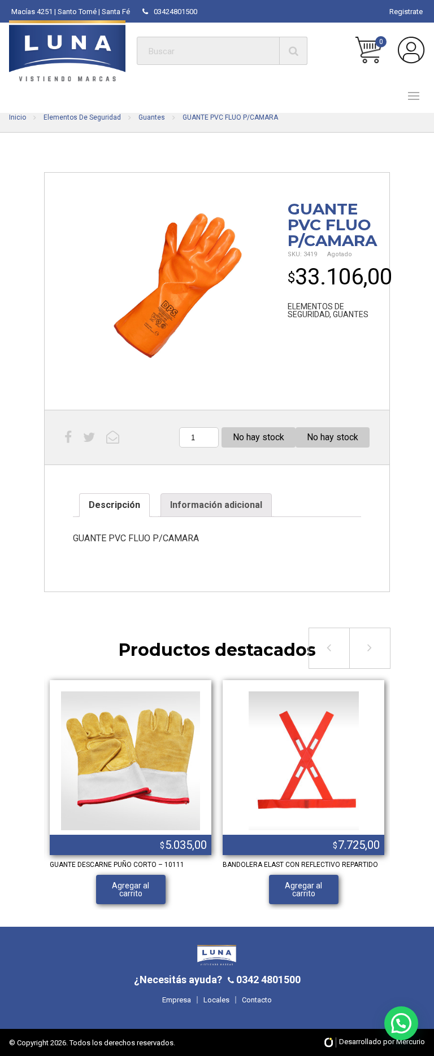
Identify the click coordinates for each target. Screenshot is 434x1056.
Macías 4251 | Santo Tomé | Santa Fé (70, 11)
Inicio (17, 117)
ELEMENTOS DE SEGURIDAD (316, 310)
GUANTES (350, 314)
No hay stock (258, 437)
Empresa (176, 1000)
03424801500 (175, 11)
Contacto (257, 1000)
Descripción (114, 504)
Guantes (151, 117)
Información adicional (216, 504)
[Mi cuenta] (411, 50)
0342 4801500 (267, 979)
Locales (216, 1000)
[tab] (114, 505)
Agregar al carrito (130, 889)
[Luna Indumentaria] (67, 50)
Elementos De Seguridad (82, 117)
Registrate (406, 11)
